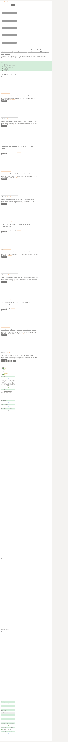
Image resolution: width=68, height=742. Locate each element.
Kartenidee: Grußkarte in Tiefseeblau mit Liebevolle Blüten (17, 174)
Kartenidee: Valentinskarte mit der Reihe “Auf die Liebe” (17, 252)
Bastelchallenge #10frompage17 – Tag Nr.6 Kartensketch (17, 355)
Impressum (6, 740)
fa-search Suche (4, 2)
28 (13, 361)
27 (11, 361)
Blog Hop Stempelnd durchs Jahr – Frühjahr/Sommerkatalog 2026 (19, 277)
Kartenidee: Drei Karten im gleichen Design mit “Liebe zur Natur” (19, 96)
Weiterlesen (12, 99)
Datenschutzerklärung (8, 739)
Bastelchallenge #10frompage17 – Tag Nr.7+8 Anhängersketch (18, 330)
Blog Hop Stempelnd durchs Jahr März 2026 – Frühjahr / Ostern (19, 121)
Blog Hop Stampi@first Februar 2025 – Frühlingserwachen (17, 199)
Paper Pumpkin (6, 70)
